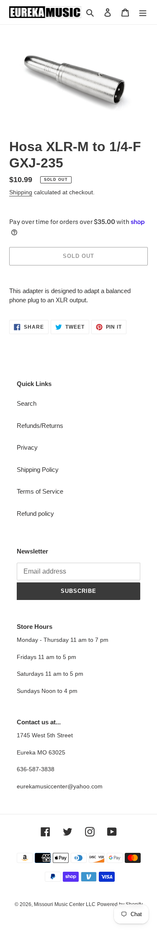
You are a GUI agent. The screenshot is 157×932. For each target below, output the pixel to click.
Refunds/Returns (40, 425)
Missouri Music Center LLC (64, 904)
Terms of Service (40, 491)
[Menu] (143, 12)
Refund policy (35, 513)
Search (26, 403)
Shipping (20, 192)
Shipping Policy (38, 469)
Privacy (27, 447)
